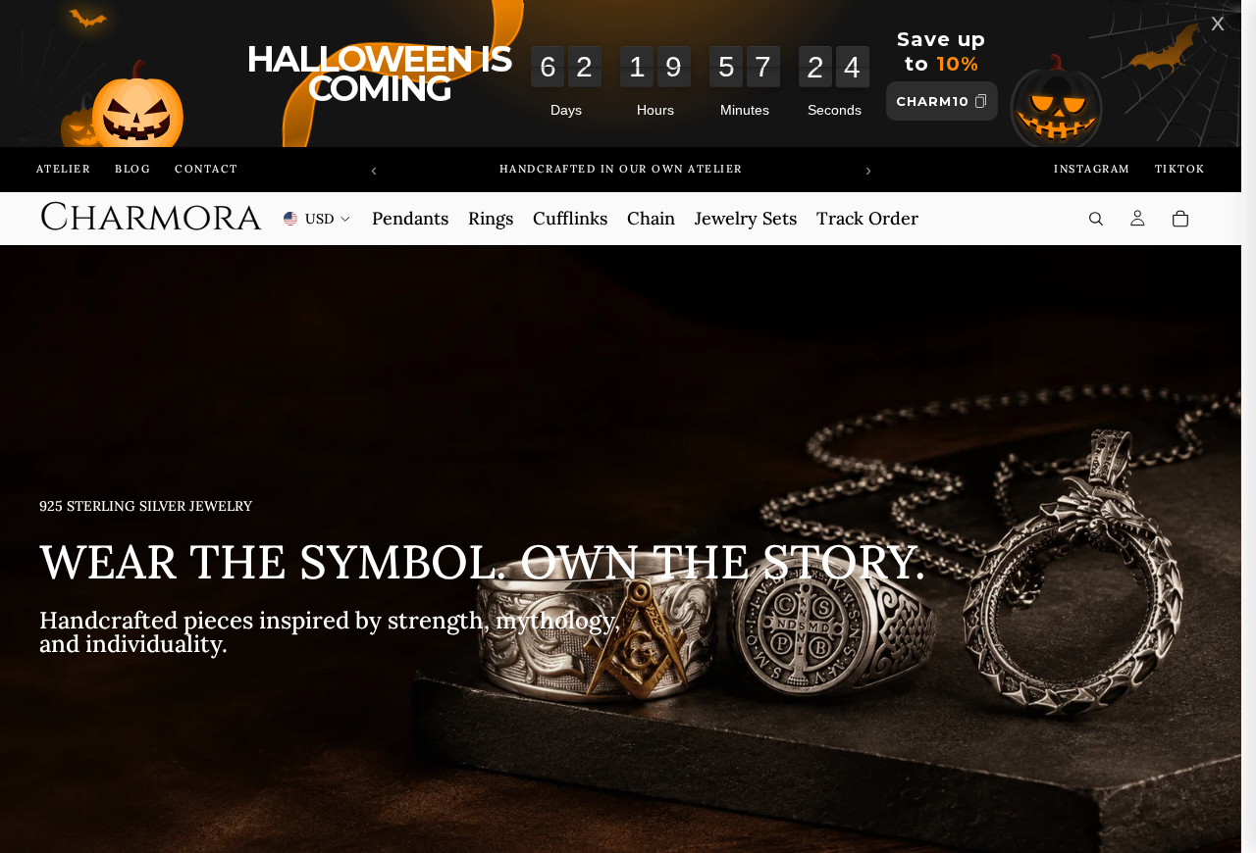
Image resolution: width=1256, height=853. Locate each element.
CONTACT (206, 169)
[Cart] (1180, 218)
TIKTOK (1180, 169)
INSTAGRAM (1092, 169)
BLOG (132, 169)
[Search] (1096, 218)
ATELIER (63, 169)
